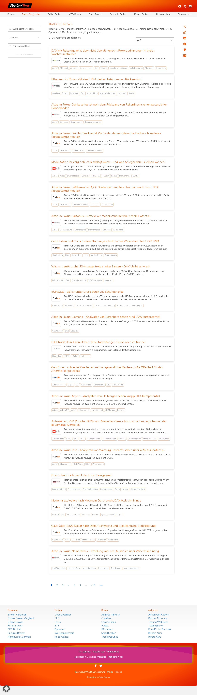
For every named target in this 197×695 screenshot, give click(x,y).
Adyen (55, 410)
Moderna (86, 514)
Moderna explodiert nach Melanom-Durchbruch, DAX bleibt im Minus (96, 500)
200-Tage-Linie (58, 568)
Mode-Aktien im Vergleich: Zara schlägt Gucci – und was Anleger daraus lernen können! (108, 162)
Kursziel (120, 410)
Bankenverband (59, 489)
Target (119, 514)
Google (104, 68)
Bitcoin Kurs (155, 633)
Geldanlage (86, 385)
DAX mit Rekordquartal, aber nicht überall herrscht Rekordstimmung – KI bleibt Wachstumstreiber (102, 52)
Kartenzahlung (106, 489)
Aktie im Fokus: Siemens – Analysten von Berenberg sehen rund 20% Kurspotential (105, 317)
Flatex (105, 625)
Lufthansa (95, 204)
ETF (77, 385)
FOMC (66, 356)
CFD (57, 618)
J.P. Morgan (110, 410)
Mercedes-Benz (109, 439)
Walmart (108, 280)
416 (93, 585)
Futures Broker (16, 633)
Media (110, 671)
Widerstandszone (131, 568)
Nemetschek (103, 568)
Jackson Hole (91, 93)
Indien (86, 255)
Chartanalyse (80, 230)
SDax (87, 464)
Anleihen (56, 93)
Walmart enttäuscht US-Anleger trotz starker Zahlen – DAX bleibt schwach (100, 266)
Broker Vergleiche (31, 14)
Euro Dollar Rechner (159, 629)
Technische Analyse (93, 122)
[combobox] (22, 37)
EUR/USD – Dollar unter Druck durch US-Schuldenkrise (87, 292)
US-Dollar (101, 540)
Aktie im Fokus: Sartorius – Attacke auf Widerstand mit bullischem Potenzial (100, 216)
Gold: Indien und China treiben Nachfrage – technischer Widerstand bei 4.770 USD (105, 241)
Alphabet (64, 68)
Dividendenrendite (94, 150)
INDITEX (96, 176)
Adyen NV (64, 410)
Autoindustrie (58, 439)
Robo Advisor (163, 14)
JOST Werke (78, 464)
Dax (96, 68)
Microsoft (149, 68)
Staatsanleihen (88, 540)
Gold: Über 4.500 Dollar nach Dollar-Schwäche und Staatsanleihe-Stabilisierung (103, 526)
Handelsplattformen (19, 636)
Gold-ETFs (76, 255)
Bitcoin (65, 93)
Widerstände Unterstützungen (129, 305)
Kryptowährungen (107, 93)
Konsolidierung (89, 568)
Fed (82, 93)
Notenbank (85, 356)
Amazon (73, 68)
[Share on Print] (184, 50)
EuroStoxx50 (97, 410)
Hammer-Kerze (73, 568)
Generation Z (99, 385)
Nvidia (131, 93)
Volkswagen (164, 439)
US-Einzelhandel (95, 280)
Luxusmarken (125, 176)
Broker (10, 14)
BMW (68, 439)
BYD (75, 439)
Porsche (122, 439)
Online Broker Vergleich (21, 618)
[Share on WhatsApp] (184, 32)
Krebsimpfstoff (73, 514)
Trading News (156, 625)
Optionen (60, 629)
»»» (101, 585)
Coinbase (64, 122)
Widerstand (118, 230)
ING (108, 385)
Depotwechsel (63, 614)
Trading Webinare (158, 622)
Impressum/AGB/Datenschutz (90, 671)
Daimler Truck (78, 150)
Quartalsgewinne (79, 280)
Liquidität (76, 540)
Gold (67, 255)
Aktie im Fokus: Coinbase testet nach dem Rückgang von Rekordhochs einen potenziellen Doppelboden (109, 106)
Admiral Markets (110, 614)
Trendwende (116, 568)
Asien (62, 176)
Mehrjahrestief (94, 230)
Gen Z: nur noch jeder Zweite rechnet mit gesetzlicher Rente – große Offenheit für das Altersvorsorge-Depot (107, 369)
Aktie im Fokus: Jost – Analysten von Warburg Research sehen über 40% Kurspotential (107, 450)
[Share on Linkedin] (184, 38)
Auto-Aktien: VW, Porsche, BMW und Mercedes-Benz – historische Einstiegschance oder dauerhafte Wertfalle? (109, 423)
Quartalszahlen (134, 439)
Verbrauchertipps (137, 489)
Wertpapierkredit (64, 633)
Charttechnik (65, 150)
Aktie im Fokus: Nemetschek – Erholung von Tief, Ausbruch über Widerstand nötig (105, 551)
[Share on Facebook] (184, 44)
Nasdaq (95, 514)
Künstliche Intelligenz (118, 68)
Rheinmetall (161, 68)
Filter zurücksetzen (24, 54)
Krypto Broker (141, 14)
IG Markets (107, 629)
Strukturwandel (149, 439)
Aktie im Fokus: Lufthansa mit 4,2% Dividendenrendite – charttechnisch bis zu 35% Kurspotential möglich (105, 189)
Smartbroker (108, 633)
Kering (114, 176)
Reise (117, 489)
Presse (118, 671)
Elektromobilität (93, 439)
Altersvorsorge (58, 385)
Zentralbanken (111, 255)
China (82, 439)
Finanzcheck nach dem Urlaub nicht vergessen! (81, 475)
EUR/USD (69, 305)
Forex (58, 622)
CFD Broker (75, 14)
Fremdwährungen (90, 489)
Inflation (105, 176)
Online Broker (54, 14)
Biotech (55, 514)
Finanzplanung (74, 489)
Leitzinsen (122, 93)
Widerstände (107, 204)
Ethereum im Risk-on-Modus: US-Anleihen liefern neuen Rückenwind (96, 79)
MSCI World (118, 385)
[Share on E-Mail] (184, 55)
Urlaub (125, 489)
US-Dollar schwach (84, 305)
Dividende (86, 176)
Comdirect (107, 618)
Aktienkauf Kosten (158, 614)
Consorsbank (108, 622)
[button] (180, 6)
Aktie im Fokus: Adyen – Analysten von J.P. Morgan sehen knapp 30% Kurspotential (105, 396)
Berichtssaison (86, 68)
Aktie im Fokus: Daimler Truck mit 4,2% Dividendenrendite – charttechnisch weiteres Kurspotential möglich (106, 135)
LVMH (135, 176)
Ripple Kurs (154, 636)
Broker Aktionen (157, 618)
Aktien (55, 68)
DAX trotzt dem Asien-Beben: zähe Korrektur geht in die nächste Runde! (98, 342)
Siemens (74, 331)
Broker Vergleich (17, 614)
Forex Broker (95, 14)
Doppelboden (76, 122)
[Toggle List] (38, 37)
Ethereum (74, 93)
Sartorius (107, 230)
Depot (70, 385)
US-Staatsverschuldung (105, 305)
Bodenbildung (66, 230)
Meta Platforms (136, 68)
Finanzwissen (184, 14)
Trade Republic (109, 636)
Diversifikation (73, 176)
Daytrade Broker (118, 14)
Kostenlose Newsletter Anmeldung (98, 651)
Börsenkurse (57, 280)
